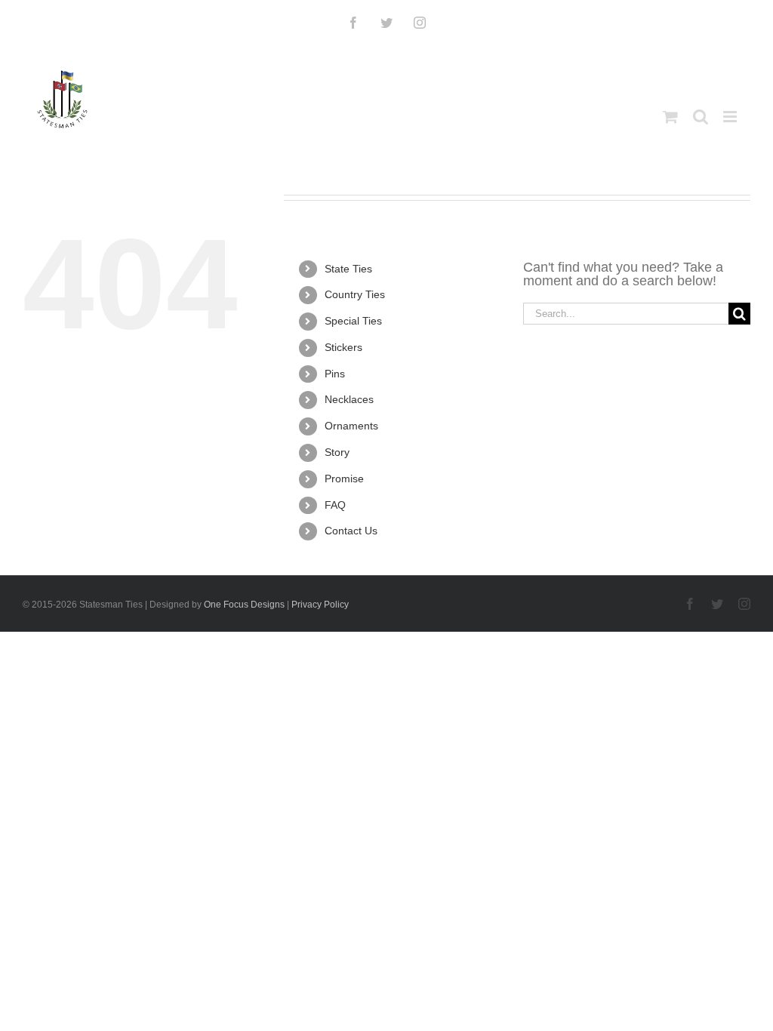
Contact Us (351, 531)
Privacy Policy (320, 604)
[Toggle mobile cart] (670, 117)
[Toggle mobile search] (700, 117)
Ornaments (351, 426)
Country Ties (355, 294)
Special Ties (353, 321)
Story (337, 452)
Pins (335, 374)
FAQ (335, 505)
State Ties (348, 269)
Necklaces (349, 399)
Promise (344, 478)
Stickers (343, 347)
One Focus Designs (244, 604)
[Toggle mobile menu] (731, 117)
